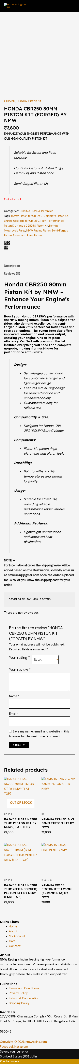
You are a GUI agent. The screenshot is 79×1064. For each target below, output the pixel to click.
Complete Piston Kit (56, 216)
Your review (20, 669)
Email (13, 714)
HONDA (22, 101)
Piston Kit (35, 101)
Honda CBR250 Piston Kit (32, 225)
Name (14, 696)
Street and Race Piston (27, 235)
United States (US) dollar (20, 1056)
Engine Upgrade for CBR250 (22, 221)
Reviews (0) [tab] (12, 274)
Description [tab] (12, 266)
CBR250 (9, 101)
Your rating (19, 657)
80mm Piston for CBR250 (27, 216)
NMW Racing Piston (38, 230)
